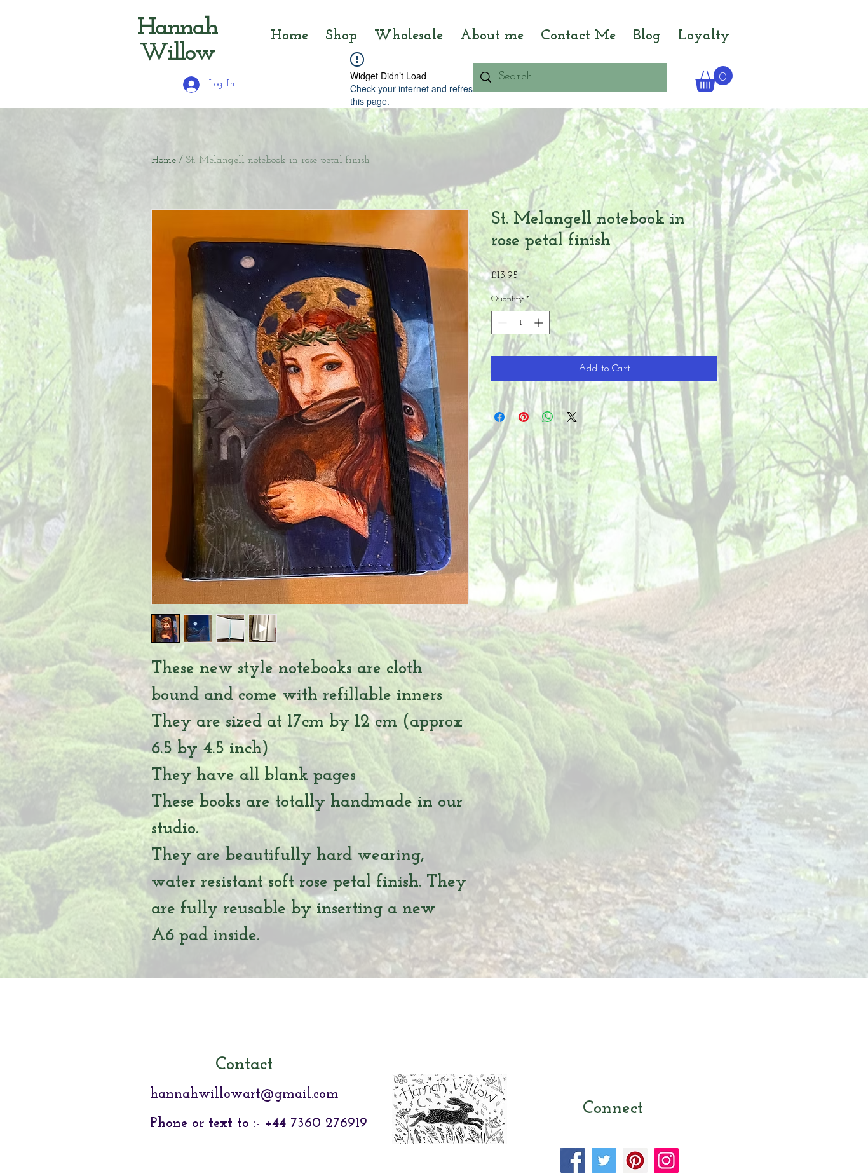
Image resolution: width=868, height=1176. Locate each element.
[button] (714, 79)
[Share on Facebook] (499, 417)
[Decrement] (501, 322)
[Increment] (540, 322)
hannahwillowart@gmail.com (244, 1094)
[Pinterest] (635, 1160)
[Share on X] (572, 417)
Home (163, 160)
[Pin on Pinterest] (523, 417)
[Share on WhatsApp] (547, 417)
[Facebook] (572, 1160)
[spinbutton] (520, 322)
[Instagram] (666, 1160)
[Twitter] (604, 1160)
